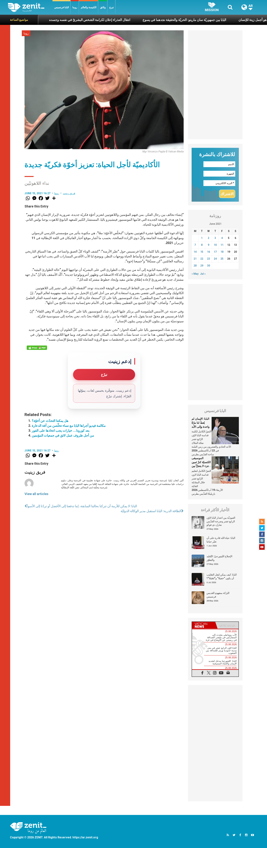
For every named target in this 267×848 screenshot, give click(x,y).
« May (195, 273)
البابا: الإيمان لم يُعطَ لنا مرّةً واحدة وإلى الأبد (200, 422)
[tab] (203, 625)
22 (201, 258)
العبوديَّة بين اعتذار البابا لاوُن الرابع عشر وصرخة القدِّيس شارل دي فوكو (221, 521)
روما (74, 7)
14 (195, 251)
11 (222, 244)
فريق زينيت (69, 193)
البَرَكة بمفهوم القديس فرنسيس (218, 594)
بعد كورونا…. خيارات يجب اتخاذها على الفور (61, 430)
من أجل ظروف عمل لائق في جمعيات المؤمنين (63, 435)
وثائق (103, 7)
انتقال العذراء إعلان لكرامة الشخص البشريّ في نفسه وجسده (62, 20)
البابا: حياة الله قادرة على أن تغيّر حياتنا (221, 539)
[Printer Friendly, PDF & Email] (37, 348)
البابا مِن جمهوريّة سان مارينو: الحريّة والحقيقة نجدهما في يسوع (157, 20)
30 (208, 265)
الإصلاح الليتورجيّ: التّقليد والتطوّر (219, 558)
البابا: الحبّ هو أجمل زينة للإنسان (233, 20)
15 (201, 251)
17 (215, 251)
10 (215, 244)
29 (201, 265)
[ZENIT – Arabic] (30, 7)
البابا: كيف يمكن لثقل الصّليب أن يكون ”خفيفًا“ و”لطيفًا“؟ (222, 576)
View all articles (36, 494)
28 (195, 265)
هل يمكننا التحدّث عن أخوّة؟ (50, 421)
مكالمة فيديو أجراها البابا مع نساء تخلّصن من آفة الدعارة (69, 425)
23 (208, 258)
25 (222, 258)
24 (215, 258)
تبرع (111, 7)
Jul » (203, 273)
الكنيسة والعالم (88, 7)
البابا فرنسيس (61, 7)
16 (208, 251)
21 (195, 258)
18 (222, 251)
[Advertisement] (215, 84)
